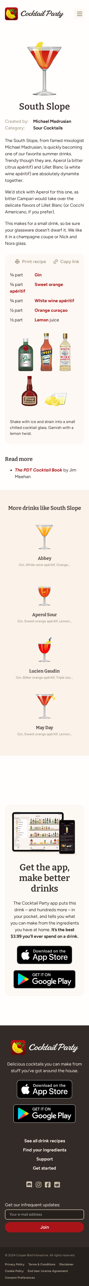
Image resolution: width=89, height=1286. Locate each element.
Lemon (41, 320)
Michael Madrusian (52, 121)
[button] (30, 261)
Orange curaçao (51, 310)
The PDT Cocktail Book (38, 470)
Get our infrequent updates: (32, 1205)
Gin (38, 275)
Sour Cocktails (48, 128)
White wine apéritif (54, 300)
